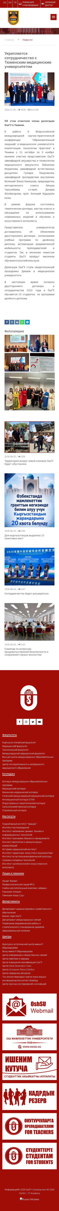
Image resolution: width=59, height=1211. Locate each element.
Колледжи (8, 773)
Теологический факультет (15, 749)
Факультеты (9, 734)
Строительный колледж (14, 810)
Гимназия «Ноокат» (11, 891)
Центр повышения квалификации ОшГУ (22, 962)
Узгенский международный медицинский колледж (28, 796)
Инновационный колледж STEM (18, 799)
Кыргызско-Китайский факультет (19, 742)
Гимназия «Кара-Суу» (13, 895)
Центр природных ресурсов (16, 973)
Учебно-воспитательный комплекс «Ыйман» (24, 888)
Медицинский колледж (14, 788)
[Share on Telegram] (27, 322)
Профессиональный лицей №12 (18, 884)
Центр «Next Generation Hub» (16, 965)
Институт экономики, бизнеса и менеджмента (25, 838)
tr (15, 2)
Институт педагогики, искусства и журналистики (27, 853)
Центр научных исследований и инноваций (24, 984)
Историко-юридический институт (19, 849)
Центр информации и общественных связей (24, 955)
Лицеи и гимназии (13, 873)
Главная (9, 39)
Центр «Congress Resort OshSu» (18, 969)
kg (4, 2)
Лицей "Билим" (10, 881)
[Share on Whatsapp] (22, 322)
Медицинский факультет (14, 746)
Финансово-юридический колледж (20, 792)
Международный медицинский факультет (23, 753)
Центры (6, 936)
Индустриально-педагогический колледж (23, 803)
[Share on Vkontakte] (17, 322)
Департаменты (11, 901)
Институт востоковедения (15, 827)
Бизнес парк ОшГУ (11, 916)
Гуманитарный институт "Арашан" (19, 824)
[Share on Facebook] (7, 322)
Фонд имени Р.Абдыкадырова (17, 951)
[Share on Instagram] (12, 322)
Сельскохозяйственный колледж (19, 806)
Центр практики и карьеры (15, 958)
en (10, 2)
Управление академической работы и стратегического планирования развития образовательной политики (23, 927)
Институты (8, 816)
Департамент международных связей (21, 919)
